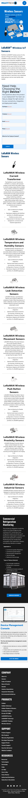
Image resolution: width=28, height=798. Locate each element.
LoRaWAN (12, 16)
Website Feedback (7, 750)
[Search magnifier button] (26, 34)
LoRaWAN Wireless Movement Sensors (14, 337)
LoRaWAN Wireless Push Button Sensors (14, 389)
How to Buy (5, 772)
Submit (8, 146)
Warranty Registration (8, 737)
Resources (4, 759)
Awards (4, 686)
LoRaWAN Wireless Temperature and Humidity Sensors (14, 242)
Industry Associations (7, 689)
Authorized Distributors (8, 777)
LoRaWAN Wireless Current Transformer (14, 176)
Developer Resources (7, 740)
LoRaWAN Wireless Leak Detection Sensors (14, 290)
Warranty (17, 792)
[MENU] (24, 3)
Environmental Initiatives (8, 694)
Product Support (6, 732)
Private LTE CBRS (6, 713)
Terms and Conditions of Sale (18, 791)
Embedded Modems (7, 711)
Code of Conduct (6, 681)
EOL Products (5, 735)
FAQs (3, 767)
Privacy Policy (6, 791)
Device (14, 91)
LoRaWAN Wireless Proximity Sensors (14, 439)
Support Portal (5, 742)
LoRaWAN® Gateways (7, 718)
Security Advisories (7, 748)
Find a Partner (5, 774)
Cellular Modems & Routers (9, 708)
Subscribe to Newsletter (8, 780)
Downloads (5, 764)
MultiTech (24, 789)
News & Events (6, 684)
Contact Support (6, 745)
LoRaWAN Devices (7, 716)
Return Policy (11, 792)
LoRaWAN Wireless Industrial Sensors (14, 486)
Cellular (4, 703)
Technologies (5, 762)
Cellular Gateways (6, 706)
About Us (4, 676)
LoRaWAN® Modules (7, 721)
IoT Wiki (4, 769)
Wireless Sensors (6, 723)
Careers (4, 679)
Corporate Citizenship (8, 691)
